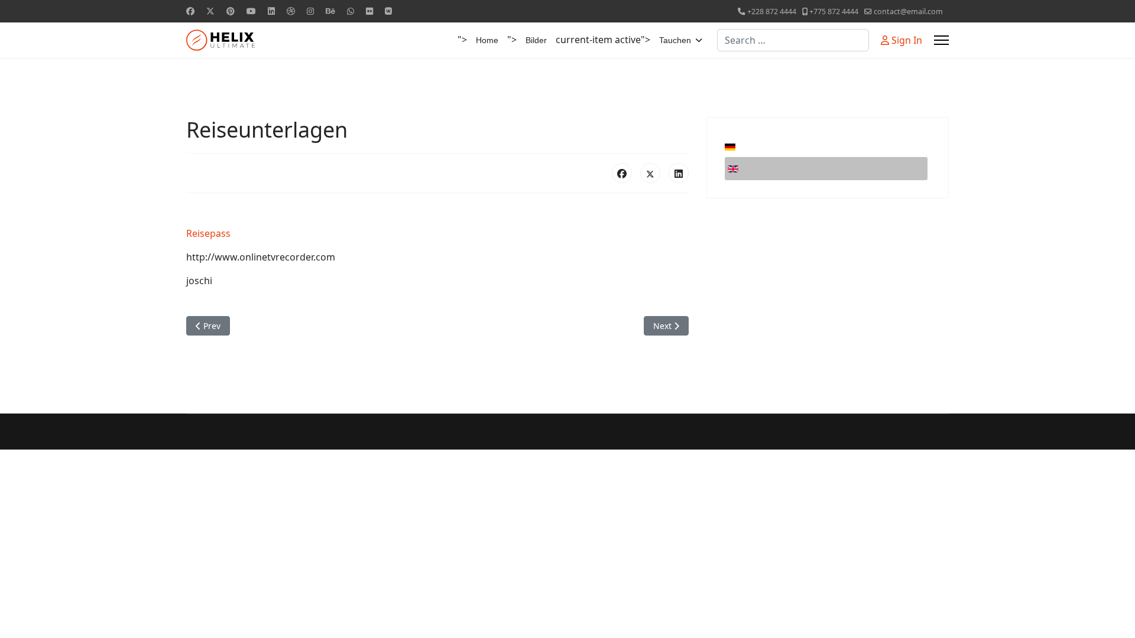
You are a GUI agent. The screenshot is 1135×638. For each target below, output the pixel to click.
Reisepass (208, 233)
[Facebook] (190, 11)
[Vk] (388, 11)
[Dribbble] (291, 11)
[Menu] (941, 40)
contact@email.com (908, 11)
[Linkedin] (271, 11)
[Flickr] (369, 11)
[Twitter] (210, 11)
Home (487, 40)
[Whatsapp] (350, 11)
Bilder (536, 40)
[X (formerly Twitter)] (650, 173)
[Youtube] (251, 11)
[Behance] (330, 11)
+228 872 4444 (771, 11)
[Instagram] (310, 11)
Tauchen (675, 40)
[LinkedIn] (679, 173)
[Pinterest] (230, 11)
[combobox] (793, 40)
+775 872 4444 (833, 11)
